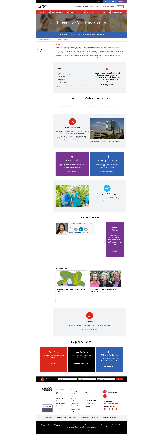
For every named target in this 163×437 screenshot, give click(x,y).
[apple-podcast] (104, 409)
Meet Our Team (40, 49)
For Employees (74, 403)
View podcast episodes (114, 250)
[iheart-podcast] (113, 409)
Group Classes (40, 51)
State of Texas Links (95, 417)
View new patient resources (106, 171)
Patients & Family (41, 12)
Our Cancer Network (104, 417)
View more (60, 301)
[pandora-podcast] (111, 409)
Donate (53, 363)
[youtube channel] (108, 403)
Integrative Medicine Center (43, 45)
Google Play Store (76, 140)
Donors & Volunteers (75, 12)
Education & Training (117, 12)
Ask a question (111, 396)
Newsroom (73, 398)
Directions (87, 394)
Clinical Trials (78, 6)
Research (103, 12)
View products (108, 366)
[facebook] (104, 403)
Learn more (106, 202)
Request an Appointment (110, 1)
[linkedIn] (113, 403)
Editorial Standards (75, 401)
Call (112, 391)
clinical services (69, 85)
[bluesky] (116, 403)
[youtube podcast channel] (108, 409)
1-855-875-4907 (80, 34)
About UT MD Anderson (75, 390)
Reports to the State (72, 417)
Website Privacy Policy (50, 417)
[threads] (118, 403)
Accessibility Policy (89, 403)
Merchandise (74, 405)
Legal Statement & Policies (61, 417)
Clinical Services (40, 47)
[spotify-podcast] (106, 409)
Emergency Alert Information (84, 417)
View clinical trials (71, 171)
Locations (87, 392)
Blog (72, 396)
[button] (56, 44)
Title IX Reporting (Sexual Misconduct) (75, 409)
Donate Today (122, 1)
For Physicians (90, 12)
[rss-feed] (116, 409)
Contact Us (98, 6)
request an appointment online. (96, 34)
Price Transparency (75, 411)
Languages (112, 6)
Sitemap (87, 397)
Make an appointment (81, 363)
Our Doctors (106, 6)
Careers (92, 6)
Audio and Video (40, 53)
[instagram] (111, 403)
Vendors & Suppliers (113, 417)
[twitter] (106, 403)
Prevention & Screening (57, 12)
